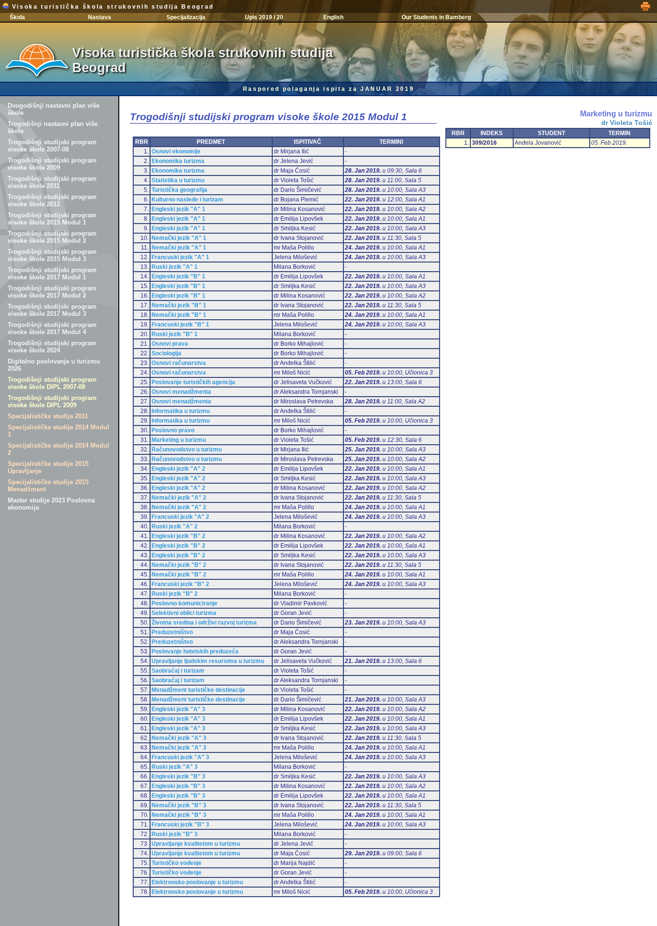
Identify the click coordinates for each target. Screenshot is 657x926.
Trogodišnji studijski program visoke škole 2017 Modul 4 (52, 328)
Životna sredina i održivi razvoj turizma (204, 622)
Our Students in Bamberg (436, 17)
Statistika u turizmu (178, 180)
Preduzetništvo (172, 632)
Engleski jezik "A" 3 (178, 709)
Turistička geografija (179, 190)
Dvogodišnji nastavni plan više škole (54, 109)
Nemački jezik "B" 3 (179, 805)
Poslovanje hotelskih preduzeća (195, 651)
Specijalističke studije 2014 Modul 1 (58, 431)
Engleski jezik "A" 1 (178, 209)
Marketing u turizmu (179, 440)
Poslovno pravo (173, 430)
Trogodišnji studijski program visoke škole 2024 (52, 346)
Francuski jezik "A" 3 (180, 757)
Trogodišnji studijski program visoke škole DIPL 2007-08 (52, 383)
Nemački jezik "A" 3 (179, 738)
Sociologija (166, 353)
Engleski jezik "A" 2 (178, 468)
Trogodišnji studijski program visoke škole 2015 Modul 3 (52, 255)
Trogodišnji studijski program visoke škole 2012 (52, 200)
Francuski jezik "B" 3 (180, 824)
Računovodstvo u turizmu (187, 449)
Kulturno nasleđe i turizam (187, 199)
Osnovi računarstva (179, 363)
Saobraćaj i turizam (178, 670)
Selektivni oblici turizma (184, 613)
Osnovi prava (170, 343)
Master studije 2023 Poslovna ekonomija (51, 504)
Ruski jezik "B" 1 (175, 334)
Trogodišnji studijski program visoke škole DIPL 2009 (52, 401)
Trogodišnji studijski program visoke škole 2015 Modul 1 (52, 219)
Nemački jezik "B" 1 (179, 305)
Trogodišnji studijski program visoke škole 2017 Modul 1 (52, 273)
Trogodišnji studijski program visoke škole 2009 (52, 164)
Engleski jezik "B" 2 (178, 536)
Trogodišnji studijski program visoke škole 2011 (52, 182)
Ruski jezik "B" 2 (175, 593)
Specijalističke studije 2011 (48, 416)
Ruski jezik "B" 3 (175, 834)
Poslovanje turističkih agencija (193, 382)
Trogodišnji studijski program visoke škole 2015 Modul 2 (52, 237)
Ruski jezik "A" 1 (175, 266)
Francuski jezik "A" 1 (180, 257)
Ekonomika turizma (178, 161)
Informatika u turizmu (181, 411)
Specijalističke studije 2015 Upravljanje (48, 467)
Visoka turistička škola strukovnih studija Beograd (111, 6)
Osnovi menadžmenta (181, 391)
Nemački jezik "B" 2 (179, 565)
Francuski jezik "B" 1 (180, 324)
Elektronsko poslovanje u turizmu (197, 882)
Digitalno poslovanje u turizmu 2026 (54, 365)
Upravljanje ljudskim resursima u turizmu (208, 661)
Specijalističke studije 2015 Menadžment (48, 485)
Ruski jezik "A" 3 (175, 766)
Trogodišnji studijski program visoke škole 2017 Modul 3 (52, 310)
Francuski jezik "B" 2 (180, 584)
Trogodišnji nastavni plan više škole (53, 127)
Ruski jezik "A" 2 (175, 526)
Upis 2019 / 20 (264, 17)
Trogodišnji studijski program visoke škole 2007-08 (52, 145)
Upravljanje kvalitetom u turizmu (196, 843)
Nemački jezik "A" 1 (179, 238)
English (333, 17)
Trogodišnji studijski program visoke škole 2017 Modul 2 (52, 292)
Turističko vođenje (177, 863)
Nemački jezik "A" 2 (179, 497)
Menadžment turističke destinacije (198, 690)
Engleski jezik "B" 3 (178, 776)
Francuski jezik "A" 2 (180, 516)
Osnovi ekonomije (176, 151)
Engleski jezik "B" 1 (178, 276)
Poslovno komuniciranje (184, 603)
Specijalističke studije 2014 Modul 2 (58, 449)
